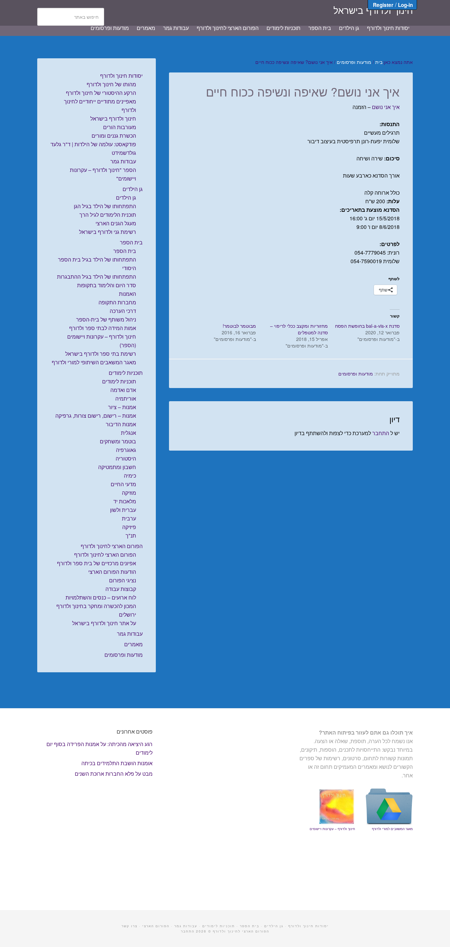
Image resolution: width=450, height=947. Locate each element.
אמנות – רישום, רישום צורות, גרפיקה (95, 415)
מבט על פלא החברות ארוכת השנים (114, 773)
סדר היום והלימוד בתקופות (106, 285)
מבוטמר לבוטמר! (239, 325)
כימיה (130, 475)
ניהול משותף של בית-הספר (106, 319)
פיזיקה (129, 527)
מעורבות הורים (119, 127)
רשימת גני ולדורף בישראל (107, 232)
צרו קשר (129, 926)
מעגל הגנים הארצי (116, 223)
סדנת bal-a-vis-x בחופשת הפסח (367, 325)
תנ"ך (131, 535)
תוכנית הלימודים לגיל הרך (107, 214)
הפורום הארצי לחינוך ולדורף (112, 546)
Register (383, 5)
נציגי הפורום (122, 580)
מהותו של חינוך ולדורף (111, 84)
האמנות (127, 293)
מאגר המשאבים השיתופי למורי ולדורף (94, 362)
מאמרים (133, 644)
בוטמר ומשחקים (118, 441)
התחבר (380, 433)
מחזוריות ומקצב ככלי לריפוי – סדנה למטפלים (299, 329)
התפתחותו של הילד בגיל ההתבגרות (96, 276)
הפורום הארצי (155, 926)
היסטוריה (126, 458)
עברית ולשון (123, 510)
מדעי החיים (123, 484)
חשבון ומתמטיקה (117, 467)
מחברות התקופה (117, 302)
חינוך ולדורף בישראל (373, 9)
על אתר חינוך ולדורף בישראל (104, 623)
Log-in (405, 5)
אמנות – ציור (122, 407)
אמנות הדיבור (121, 424)
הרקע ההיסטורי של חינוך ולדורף (101, 93)
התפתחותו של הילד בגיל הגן (105, 206)
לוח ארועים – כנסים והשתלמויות (101, 597)
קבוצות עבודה (120, 589)
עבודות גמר (123, 161)
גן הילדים (133, 189)
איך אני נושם (386, 107)
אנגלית (128, 432)
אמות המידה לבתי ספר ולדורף (102, 328)
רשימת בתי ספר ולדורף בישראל (100, 353)
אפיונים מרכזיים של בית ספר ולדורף (96, 563)
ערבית (129, 518)
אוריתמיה (125, 398)
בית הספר (131, 242)
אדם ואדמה (123, 390)
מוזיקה (129, 492)
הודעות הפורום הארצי (112, 571)
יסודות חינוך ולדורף (121, 75)
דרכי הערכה (123, 311)
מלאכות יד (124, 501)
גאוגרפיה (126, 450)
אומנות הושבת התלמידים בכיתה (117, 763)
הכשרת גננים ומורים (114, 135)
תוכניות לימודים (126, 372)
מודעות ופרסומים (355, 373)
